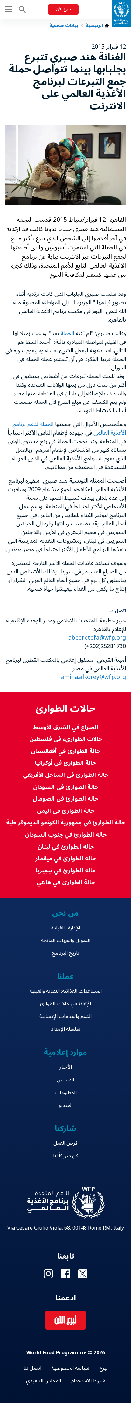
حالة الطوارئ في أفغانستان (65, 751)
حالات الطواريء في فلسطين (65, 739)
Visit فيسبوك (65, 1273)
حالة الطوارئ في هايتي (66, 882)
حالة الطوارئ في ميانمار (65, 858)
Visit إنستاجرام (48, 1273)
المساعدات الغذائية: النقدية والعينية (66, 991)
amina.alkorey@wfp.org (93, 677)
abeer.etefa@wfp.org (97, 638)
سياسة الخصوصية (70, 1368)
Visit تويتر (82, 1273)
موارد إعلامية (65, 1052)
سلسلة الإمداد (65, 1029)
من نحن (65, 913)
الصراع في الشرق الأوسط (65, 727)
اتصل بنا (32, 1368)
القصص (65, 1079)
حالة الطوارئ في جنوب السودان (66, 835)
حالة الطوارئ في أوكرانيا (65, 763)
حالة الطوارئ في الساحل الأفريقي (65, 775)
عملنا (65, 976)
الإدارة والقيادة (65, 927)
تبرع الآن (63, 9)
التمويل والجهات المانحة (65, 940)
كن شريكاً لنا (65, 1155)
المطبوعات (66, 1092)
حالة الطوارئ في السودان (65, 787)
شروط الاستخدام (88, 1380)
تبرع (103, 1368)
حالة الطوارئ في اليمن (65, 811)
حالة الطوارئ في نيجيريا (66, 871)
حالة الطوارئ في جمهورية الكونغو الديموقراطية (65, 823)
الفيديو (65, 1105)
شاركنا (65, 1129)
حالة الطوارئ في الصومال (65, 799)
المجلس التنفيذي (43, 1380)
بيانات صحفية (63, 26)
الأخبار (65, 1067)
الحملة (66, 333)
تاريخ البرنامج (65, 953)
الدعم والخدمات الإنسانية (65, 1016)
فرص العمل (65, 1143)
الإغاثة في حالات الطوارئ (65, 1003)
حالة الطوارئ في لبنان (66, 847)
